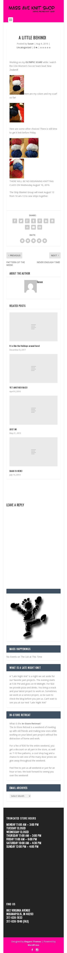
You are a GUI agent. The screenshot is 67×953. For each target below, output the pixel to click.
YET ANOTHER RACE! (19, 387)
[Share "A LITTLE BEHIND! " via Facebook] (15, 221)
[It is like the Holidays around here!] (33, 326)
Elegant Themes (32, 941)
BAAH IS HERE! (16, 470)
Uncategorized (24, 47)
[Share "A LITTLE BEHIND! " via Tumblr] (33, 221)
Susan (31, 43)
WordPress (33, 945)
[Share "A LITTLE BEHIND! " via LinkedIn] (46, 221)
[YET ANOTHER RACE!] (33, 368)
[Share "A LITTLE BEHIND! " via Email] (33, 227)
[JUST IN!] (33, 410)
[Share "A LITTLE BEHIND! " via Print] (40, 227)
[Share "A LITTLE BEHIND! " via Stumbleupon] (27, 227)
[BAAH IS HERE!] (33, 451)
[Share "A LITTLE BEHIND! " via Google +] (27, 221)
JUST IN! (13, 429)
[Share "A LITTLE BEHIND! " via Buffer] (52, 221)
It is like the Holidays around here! (25, 345)
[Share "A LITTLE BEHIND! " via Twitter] (21, 221)
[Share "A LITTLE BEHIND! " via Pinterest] (40, 221)
